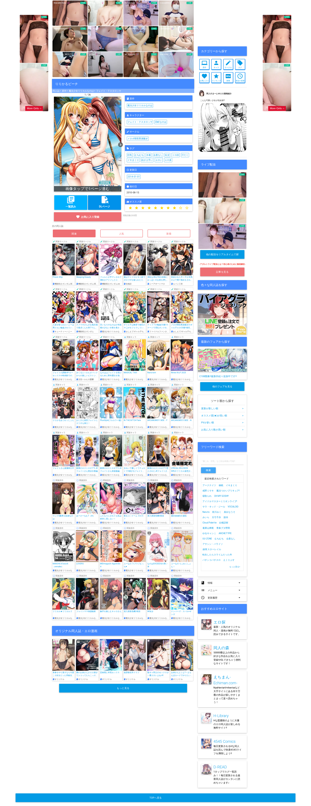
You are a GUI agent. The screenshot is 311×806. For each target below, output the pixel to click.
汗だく (185, 155)
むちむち (139, 155)
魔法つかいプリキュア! (228, 490)
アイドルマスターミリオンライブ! (219, 501)
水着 (148, 155)
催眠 (221, 485)
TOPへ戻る (155, 797)
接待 (226, 517)
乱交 (167, 155)
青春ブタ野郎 (223, 528)
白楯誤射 (223, 522)
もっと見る (123, 688)
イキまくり (133, 160)
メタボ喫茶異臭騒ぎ (137, 138)
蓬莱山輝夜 (208, 528)
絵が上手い (147, 160)
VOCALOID (233, 506)
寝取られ (207, 495)
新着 (169, 233)
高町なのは (160, 121)
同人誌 (56, 90)
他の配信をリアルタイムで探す (222, 256)
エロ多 (168, 160)
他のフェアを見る (222, 386)
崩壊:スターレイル (211, 549)
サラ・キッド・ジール (213, 506)
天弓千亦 (216, 517)
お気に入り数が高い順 (222, 429)
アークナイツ (209, 485)
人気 (121, 233)
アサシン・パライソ (212, 544)
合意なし (157, 155)
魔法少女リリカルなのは (81, 90)
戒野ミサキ (208, 490)
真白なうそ (229, 511)
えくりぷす (229, 560)
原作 (64, 90)
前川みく (216, 511)
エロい (158, 160)
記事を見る (222, 271)
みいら (205, 517)
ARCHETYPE (225, 533)
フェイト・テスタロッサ (108, 90)
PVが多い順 (222, 422)
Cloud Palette (209, 522)
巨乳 (129, 155)
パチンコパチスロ (211, 560)
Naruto (206, 511)
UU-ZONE (207, 538)
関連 (74, 233)
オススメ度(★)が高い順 (222, 415)
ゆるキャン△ (209, 533)
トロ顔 (175, 155)
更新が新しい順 (222, 408)
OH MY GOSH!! (221, 495)
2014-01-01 (133, 176)
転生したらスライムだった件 (217, 554)
